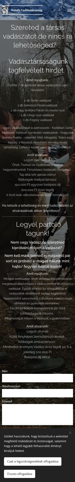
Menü (69, 10)
